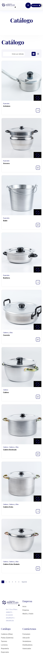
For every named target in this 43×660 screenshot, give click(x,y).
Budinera (6, 278)
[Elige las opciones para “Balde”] (38, 225)
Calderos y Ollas (8, 332)
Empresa (25, 610)
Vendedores (26, 641)
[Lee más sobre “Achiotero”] (38, 110)
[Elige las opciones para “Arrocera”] (38, 168)
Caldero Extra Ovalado (11, 564)
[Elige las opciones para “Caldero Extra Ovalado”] (38, 569)
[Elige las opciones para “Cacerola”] (38, 339)
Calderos (5, 390)
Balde (5, 221)
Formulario (26, 634)
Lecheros (4, 645)
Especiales (6, 103)
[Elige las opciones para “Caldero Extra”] (38, 511)
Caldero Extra (8, 507)
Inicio (24, 606)
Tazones (4, 641)
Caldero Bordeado (10, 450)
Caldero (6, 392)
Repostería (5, 648)
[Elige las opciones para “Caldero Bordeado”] (38, 454)
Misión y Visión (27, 614)
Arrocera (6, 163)
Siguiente (24, 582)
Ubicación (26, 638)
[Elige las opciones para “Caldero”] (38, 397)
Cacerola (6, 335)
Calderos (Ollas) (7, 634)
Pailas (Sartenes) (7, 638)
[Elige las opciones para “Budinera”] (38, 282)
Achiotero (6, 106)
